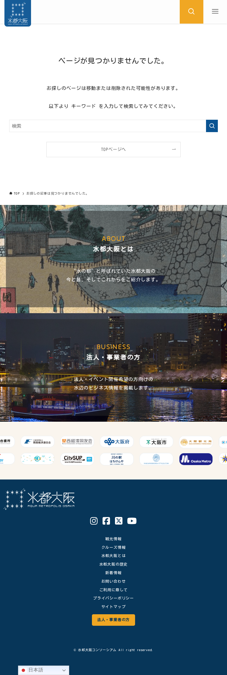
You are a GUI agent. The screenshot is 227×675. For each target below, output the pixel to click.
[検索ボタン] (191, 12)
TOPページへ (113, 149)
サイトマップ (113, 607)
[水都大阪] (17, 12)
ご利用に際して (113, 590)
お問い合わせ (113, 581)
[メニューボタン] (215, 12)
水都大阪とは (113, 556)
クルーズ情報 (113, 547)
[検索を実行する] (212, 126)
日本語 (35, 669)
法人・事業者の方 (113, 620)
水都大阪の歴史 (113, 564)
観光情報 (113, 539)
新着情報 (113, 573)
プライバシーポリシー (113, 598)
